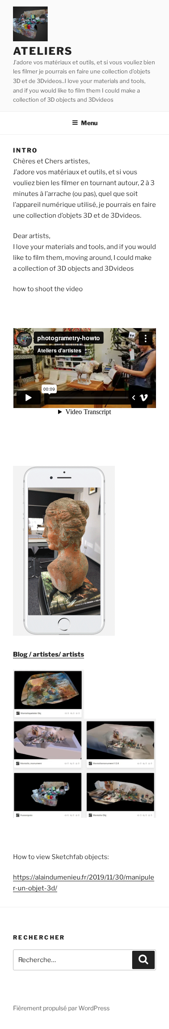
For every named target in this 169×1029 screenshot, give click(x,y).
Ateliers (43, 51)
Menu (89, 122)
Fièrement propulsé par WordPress (61, 1008)
